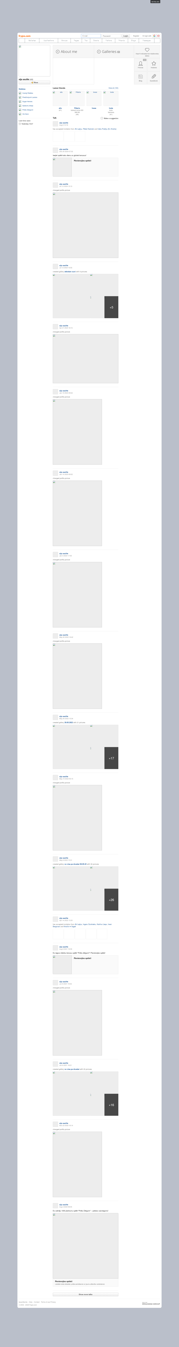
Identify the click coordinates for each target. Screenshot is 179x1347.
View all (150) (113, 88)
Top (86, 40)
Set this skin (155, 2)
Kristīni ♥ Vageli (70, 926)
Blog (140, 81)
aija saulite (24, 79)
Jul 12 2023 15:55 (65, 267)
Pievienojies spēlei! (82, 160)
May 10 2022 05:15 (66, 779)
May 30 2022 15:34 (66, 718)
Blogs (133, 40)
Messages (147, 40)
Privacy (53, 1302)
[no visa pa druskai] (100, 77)
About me (69, 51)
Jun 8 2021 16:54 (65, 984)
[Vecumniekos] (127, 77)
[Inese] (91, 934)
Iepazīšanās (23, 1302)
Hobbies (22, 89)
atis (60, 108)
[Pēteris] (69, 136)
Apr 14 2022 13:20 (66, 920)
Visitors (108, 40)
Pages (76, 40)
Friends (121, 40)
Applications (49, 40)
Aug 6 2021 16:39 (65, 949)
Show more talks (85, 1294)
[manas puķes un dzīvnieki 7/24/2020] (114, 77)
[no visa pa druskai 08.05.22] (127, 64)
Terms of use (45, 1302)
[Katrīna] (80, 934)
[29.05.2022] (114, 64)
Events (96, 40)
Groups (64, 40)
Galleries (32, 40)
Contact (36, 1302)
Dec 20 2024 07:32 (66, 151)
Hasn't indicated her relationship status (147, 54)
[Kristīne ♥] (102, 934)
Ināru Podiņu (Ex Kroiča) (107, 129)
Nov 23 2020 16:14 (66, 1125)
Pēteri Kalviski (88, 129)
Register (136, 36)
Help (30, 1302)
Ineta (111, 108)
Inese (94, 108)
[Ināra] (80, 136)
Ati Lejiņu (78, 129)
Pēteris (77, 108)
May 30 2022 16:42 (66, 637)
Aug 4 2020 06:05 (65, 1207)
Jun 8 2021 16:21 (65, 1065)
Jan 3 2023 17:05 (65, 556)
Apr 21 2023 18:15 (66, 328)
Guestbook (154, 81)
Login (125, 36)
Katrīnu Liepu (102, 924)
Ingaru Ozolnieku (89, 924)
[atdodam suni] (100, 64)
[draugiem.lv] (22, 40)
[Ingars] (69, 934)
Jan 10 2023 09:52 (66, 393)
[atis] (58, 136)
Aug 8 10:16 (63, 125)
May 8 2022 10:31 (65, 860)
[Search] (157, 40)
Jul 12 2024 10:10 (65, 186)
